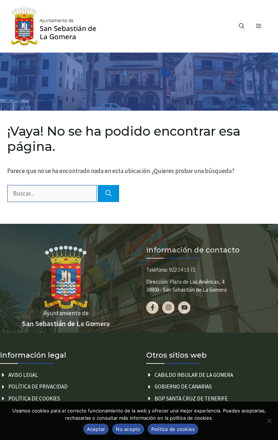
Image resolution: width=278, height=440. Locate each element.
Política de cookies (34, 398)
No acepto (128, 429)
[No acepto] (269, 420)
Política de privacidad (38, 386)
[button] (241, 26)
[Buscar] (108, 193)
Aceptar (96, 429)
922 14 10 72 (182, 269)
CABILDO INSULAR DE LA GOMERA (194, 374)
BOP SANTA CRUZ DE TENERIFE (191, 398)
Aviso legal (23, 374)
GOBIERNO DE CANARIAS (183, 386)
